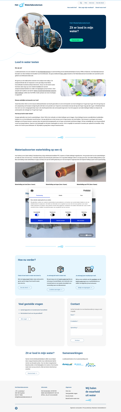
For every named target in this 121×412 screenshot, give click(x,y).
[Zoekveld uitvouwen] (81, 3)
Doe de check (75, 40)
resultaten (94, 279)
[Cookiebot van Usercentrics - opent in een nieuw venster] (84, 191)
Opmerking (74, 327)
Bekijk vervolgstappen (84, 287)
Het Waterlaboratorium (44, 71)
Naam (73, 315)
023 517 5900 (19, 395)
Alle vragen (24, 319)
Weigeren (40, 220)
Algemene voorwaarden (76, 408)
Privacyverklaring (87, 408)
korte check (26, 279)
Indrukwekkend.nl (101, 408)
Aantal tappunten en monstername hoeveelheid (34, 310)
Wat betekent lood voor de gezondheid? (32, 313)
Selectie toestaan (60, 220)
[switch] (53, 215)
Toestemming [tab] (39, 195)
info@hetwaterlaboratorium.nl (23, 397)
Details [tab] (60, 195)
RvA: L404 (63, 73)
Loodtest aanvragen (54, 289)
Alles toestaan (80, 220)
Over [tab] (81, 195)
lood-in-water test (63, 279)
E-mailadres (74, 321)
